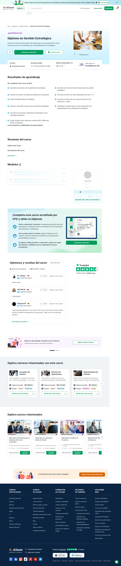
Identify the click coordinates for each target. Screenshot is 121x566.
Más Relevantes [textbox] (55, 263)
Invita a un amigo (100, 523)
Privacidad (64, 561)
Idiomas (11, 505)
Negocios (15, 26)
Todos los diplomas (61, 505)
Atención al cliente (34, 552)
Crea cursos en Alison (101, 508)
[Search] (29, 8)
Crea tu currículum (80, 498)
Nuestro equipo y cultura (40, 505)
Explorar (19, 8)
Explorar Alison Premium (85, 342)
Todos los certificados (61, 501)
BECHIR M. (21, 290)
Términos (71, 561)
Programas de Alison (39, 530)
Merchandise (99, 538)
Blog (34, 521)
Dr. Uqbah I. (21, 276)
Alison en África (37, 527)
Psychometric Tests (81, 510)
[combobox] (57, 263)
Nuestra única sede (38, 508)
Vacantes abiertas (38, 511)
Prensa (35, 524)
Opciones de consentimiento (82, 561)
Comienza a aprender (29, 52)
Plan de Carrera (80, 507)
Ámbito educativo (14, 527)
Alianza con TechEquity (102, 526)
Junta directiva (37, 501)
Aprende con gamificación (103, 520)
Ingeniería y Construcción (16, 508)
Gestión (11, 501)
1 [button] (52, 352)
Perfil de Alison (99, 505)
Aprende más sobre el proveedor (87, 200)
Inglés (11, 511)
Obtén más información (20, 394)
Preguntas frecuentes (35, 549)
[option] (55, 342)
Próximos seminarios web (103, 535)
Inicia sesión (98, 8)
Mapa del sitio (107, 561)
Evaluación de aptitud (83, 513)
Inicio (9, 26)
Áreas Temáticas (60, 522)
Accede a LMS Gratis (101, 498)
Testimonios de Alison (62, 513)
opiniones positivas (18, 66)
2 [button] (58, 352)
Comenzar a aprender (25, 452)
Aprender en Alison (38, 517)
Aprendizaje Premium (62, 525)
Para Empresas (85, 8)
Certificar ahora (55, 52)
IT (9, 514)
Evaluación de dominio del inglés (83, 529)
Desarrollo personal (15, 498)
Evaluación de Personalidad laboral (83, 523)
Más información (14, 452)
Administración (24, 26)
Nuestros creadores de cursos (42, 514)
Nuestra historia (37, 498)
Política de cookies (97, 561)
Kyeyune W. (21, 303)
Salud (11, 521)
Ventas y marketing (15, 524)
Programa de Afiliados (101, 501)
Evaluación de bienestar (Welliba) (82, 518)
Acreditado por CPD (92, 66)
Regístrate (108, 8)
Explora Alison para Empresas (92, 474)
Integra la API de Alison (102, 517)
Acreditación (59, 498)
